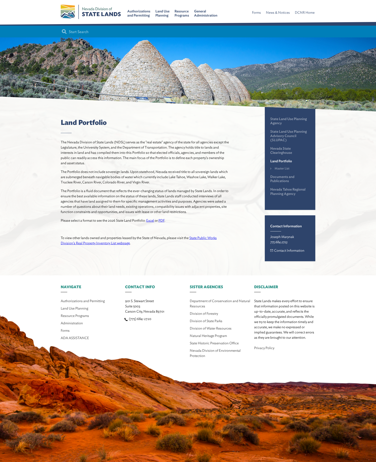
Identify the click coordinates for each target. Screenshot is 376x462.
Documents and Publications (282, 179)
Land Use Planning (162, 13)
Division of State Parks (206, 321)
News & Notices (278, 12)
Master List (282, 168)
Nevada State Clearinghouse (281, 150)
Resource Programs (182, 13)
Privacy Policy (264, 348)
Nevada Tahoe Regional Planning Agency (288, 191)
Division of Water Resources (211, 328)
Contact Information (289, 250)
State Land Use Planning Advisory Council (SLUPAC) (288, 135)
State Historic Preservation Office (214, 343)
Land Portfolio (281, 161)
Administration (72, 323)
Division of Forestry (204, 313)
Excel (150, 220)
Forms (256, 12)
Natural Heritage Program (208, 336)
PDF (161, 220)
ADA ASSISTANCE (75, 338)
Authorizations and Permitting (138, 13)
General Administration (205, 13)
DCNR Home (305, 12)
